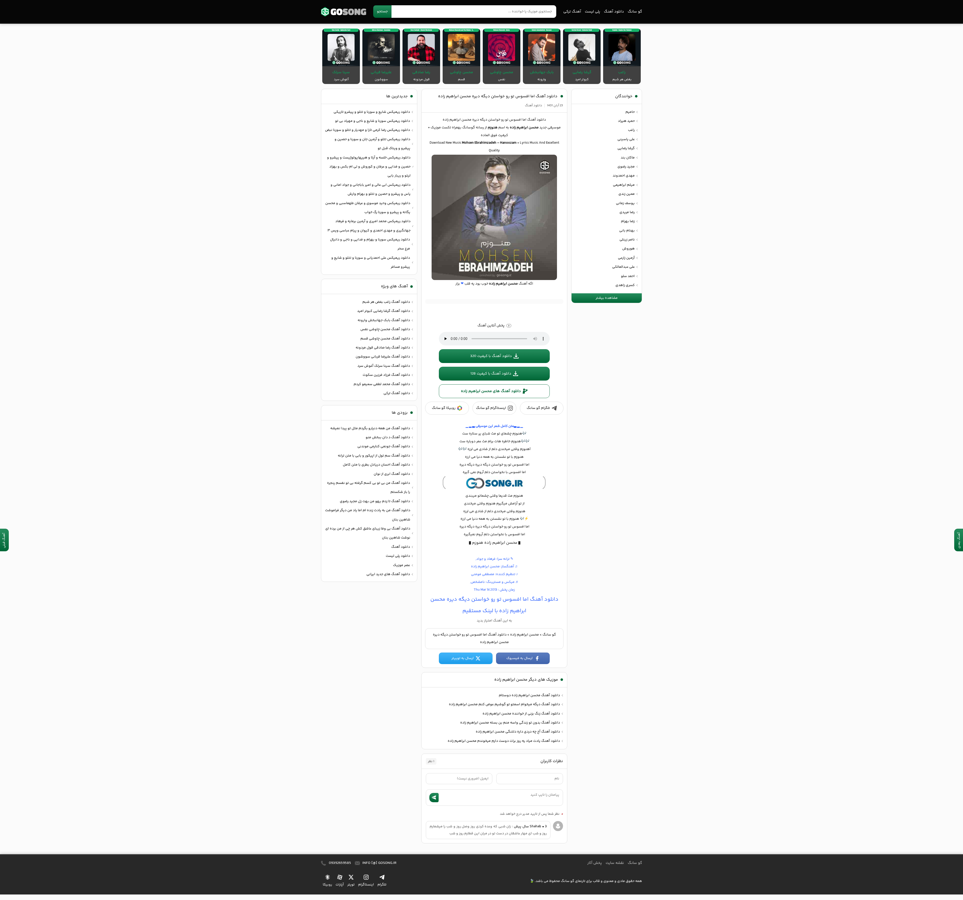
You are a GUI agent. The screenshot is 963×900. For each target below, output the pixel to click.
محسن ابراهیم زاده (524, 635)
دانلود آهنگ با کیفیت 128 (490, 374)
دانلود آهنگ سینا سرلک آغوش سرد (383, 366)
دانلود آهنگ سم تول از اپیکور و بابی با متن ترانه (374, 456)
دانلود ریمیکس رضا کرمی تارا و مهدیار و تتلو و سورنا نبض (367, 130)
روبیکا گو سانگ (443, 408)
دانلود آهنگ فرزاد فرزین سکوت (386, 375)
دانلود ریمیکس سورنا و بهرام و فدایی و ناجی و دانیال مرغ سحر (370, 244)
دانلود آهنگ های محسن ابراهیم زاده (491, 391)
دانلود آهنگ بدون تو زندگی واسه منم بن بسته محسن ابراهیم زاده (510, 723)
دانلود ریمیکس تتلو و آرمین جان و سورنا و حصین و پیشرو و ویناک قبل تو (372, 144)
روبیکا (327, 884)
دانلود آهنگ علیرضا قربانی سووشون (383, 356)
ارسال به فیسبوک (519, 658)
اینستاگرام (366, 884)
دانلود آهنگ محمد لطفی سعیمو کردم (382, 384)
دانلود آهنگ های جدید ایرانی (388, 574)
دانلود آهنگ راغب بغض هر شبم (386, 302)
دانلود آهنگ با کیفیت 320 (491, 356)
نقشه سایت (615, 863)
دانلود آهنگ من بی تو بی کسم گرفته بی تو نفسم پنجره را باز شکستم (368, 487)
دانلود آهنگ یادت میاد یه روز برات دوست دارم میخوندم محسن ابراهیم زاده (504, 741)
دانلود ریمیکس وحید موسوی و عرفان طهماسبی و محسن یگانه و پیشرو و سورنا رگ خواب (367, 208)
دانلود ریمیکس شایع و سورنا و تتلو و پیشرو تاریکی (372, 112)
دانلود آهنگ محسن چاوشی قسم (385, 338)
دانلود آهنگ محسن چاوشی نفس (385, 329)
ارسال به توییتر (462, 658)
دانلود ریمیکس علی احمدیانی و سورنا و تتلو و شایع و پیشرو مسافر (370, 262)
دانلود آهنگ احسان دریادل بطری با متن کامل (376, 465)
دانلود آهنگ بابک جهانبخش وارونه (384, 320)
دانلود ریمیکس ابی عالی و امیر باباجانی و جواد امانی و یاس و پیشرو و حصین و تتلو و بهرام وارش (371, 189)
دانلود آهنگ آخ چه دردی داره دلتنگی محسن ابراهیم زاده (518, 732)
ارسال (434, 797)
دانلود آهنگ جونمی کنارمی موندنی (383, 446)
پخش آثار (594, 863)
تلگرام (381, 884)
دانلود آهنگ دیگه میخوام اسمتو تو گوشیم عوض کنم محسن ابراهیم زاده (504, 704)
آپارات (340, 884)
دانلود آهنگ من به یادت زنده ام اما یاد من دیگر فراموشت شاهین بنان (367, 515)
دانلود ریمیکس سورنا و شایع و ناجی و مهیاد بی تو (372, 121)
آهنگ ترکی (572, 12)
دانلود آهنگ (614, 12)
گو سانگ (343, 11)
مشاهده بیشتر (607, 298)
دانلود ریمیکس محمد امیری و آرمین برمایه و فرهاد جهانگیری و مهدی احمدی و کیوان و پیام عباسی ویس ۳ (369, 226)
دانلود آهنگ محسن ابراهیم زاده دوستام (529, 695)
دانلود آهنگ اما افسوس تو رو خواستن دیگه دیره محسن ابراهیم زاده (497, 96)
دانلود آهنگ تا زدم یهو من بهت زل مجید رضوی (375, 501)
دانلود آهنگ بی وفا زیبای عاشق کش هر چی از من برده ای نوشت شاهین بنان (367, 533)
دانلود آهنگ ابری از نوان (392, 474)
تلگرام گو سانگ (538, 408)
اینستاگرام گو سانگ (491, 408)
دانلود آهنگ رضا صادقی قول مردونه (383, 347)
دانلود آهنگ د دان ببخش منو (388, 437)
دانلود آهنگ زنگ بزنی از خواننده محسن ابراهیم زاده (521, 713)
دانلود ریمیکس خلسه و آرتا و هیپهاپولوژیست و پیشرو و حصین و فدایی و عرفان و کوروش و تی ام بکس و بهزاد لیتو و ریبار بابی (369, 167)
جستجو (382, 11)
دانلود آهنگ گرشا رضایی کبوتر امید (383, 311)
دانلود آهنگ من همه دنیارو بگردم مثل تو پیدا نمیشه (370, 428)
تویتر (351, 884)
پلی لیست (592, 12)
